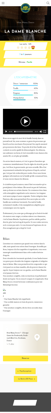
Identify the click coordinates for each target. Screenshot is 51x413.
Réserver (25, 358)
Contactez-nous (25, 403)
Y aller (11, 344)
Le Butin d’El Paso (25, 379)
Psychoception (25, 371)
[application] (25, 121)
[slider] (23, 131)
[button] (25, 121)
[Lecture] (6, 131)
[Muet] (41, 131)
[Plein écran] (45, 131)
